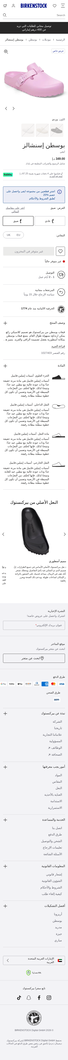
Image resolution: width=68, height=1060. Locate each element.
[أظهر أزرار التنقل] (63, 6)
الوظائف (56, 747)
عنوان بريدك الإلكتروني (49, 625)
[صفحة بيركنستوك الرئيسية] (34, 6)
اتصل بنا (57, 828)
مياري (58, 940)
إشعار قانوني (54, 874)
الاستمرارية (55, 807)
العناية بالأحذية (53, 794)
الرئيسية (60, 39)
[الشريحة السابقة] (14, 108)
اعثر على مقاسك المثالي (15, 209)
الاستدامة (56, 801)
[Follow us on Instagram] (49, 998)
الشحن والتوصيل (51, 841)
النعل (59, 788)
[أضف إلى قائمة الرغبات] (60, 251)
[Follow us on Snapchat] (29, 998)
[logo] (8, 175)
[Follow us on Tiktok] (19, 998)
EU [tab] (18, 234)
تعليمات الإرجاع (52, 847)
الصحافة (57, 754)
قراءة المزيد (58, 346)
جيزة (59, 933)
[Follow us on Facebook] (39, 998)
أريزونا (58, 914)
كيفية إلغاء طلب (52, 893)
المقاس (57, 781)
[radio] (57, 130)
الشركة (57, 721)
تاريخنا (58, 728)
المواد (58, 775)
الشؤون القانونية (52, 880)
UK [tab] (8, 234)
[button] (34, 80)
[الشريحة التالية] (6, 108)
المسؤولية (55, 741)
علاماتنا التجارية (52, 734)
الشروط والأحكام (51, 887)
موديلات (46, 39)
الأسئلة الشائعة (52, 854)
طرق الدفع (55, 834)
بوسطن (32, 39)
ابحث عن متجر (31, 658)
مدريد (58, 927)
